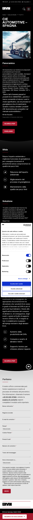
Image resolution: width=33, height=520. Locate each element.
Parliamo (8, 131)
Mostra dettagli (23, 278)
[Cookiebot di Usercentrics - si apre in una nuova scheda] (23, 225)
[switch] (28, 260)
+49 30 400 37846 (15, 2)
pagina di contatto (9, 400)
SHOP (6, 2)
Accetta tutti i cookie (16, 284)
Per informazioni (23, 476)
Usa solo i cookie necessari (16, 293)
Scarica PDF (9, 124)
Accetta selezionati (16, 288)
